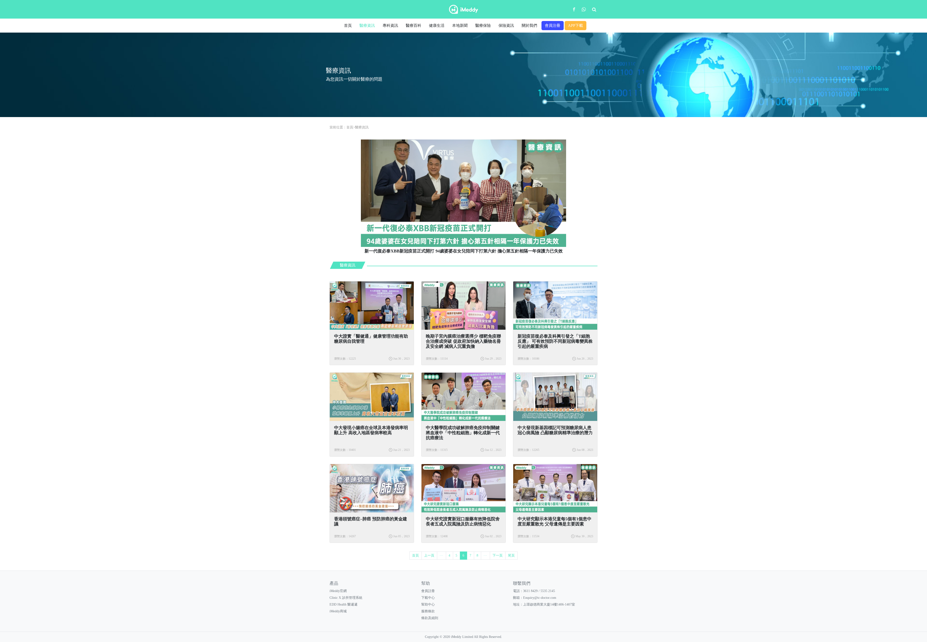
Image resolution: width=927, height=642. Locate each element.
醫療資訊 (367, 25)
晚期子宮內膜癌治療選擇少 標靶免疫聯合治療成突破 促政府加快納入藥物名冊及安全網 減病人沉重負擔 (463, 341)
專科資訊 (390, 25)
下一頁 (497, 555)
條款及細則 (429, 618)
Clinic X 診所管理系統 (346, 598)
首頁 (348, 25)
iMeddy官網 (338, 591)
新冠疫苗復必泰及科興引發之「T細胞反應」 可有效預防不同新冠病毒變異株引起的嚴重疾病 (555, 341)
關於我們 (529, 25)
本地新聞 (460, 25)
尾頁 (511, 555)
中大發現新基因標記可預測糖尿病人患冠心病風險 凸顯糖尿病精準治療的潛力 (555, 430)
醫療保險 (483, 25)
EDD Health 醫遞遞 (344, 604)
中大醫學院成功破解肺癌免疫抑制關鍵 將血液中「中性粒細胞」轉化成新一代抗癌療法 (463, 432)
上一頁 (429, 555)
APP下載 (575, 25)
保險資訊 (506, 25)
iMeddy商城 (338, 611)
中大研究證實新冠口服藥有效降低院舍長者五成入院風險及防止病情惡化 (463, 521)
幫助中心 (428, 604)
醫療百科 (413, 25)
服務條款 (428, 611)
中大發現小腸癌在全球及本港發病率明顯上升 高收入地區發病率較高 (371, 430)
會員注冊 (552, 25)
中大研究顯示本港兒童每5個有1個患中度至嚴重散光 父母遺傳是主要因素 (554, 521)
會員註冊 (428, 591)
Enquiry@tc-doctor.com (539, 598)
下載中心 (428, 598)
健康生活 (436, 25)
